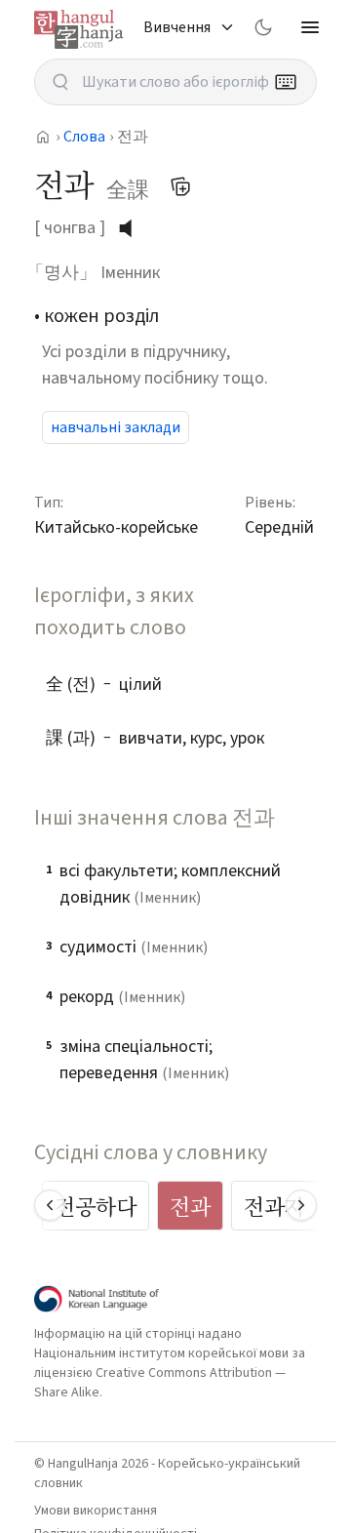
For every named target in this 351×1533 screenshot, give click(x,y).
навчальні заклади (115, 427)
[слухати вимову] (132, 228)
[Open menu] (310, 27)
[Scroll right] (301, 1205)
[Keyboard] (285, 82)
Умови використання (95, 1510)
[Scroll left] (49, 1205)
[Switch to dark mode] (263, 27)
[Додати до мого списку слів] (180, 186)
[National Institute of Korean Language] (96, 1299)
